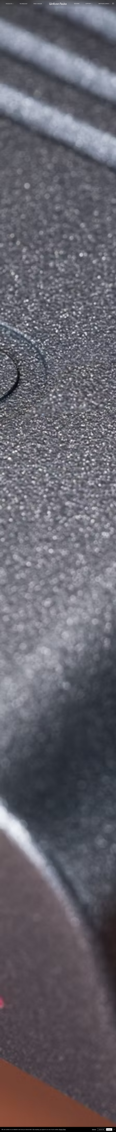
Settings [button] (94, 1129)
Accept (109, 1129)
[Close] (114, 1129)
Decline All (101, 1129)
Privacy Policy (62, 1129)
